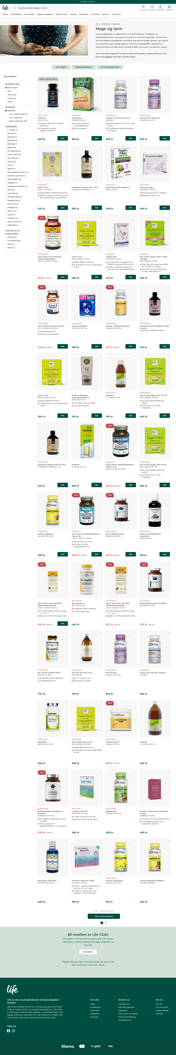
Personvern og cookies (128, 1014)
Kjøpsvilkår (122, 1010)
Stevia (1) (10, 244)
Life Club (159, 1014)
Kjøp (62, 138)
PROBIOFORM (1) (13, 200)
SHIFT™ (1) (11, 211)
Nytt (9, 91)
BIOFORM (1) (12, 144)
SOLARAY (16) (12, 218)
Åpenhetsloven (124, 1020)
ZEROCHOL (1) (12, 225)
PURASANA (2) (12, 204)
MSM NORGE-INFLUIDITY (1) (17, 172)
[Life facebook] (8, 1033)
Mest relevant (12, 87)
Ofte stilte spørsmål (126, 1007)
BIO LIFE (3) (11, 133)
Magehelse (11, 110)
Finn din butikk (162, 1007)
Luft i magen (61, 67)
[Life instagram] (13, 1033)
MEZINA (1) (11, 169)
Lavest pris (11, 98)
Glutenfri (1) (11, 237)
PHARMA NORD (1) (14, 197)
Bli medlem (88, 952)
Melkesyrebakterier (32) (18, 121)
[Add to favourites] (66, 78)
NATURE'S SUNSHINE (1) (16, 176)
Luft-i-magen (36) (15, 117)
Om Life (159, 1004)
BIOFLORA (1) (12, 140)
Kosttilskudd (106, 24)
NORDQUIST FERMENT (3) (17, 186)
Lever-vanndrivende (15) (18, 114)
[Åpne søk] (45, 8)
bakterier (108, 57)
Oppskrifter (94, 1014)
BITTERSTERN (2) (13, 151)
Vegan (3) (11, 247)
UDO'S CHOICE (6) (14, 222)
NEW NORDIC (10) (14, 179)
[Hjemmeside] (6, 8)
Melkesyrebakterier (83, 67)
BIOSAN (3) (11, 147)
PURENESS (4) (12, 207)
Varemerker (94, 1010)
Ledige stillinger (162, 1010)
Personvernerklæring (127, 1017)
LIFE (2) (10, 165)
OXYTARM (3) (12, 193)
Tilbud (9, 102)
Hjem (97, 24)
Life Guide (94, 1017)
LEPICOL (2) (11, 161)
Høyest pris (11, 94)
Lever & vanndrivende (110, 67)
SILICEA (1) (11, 214)
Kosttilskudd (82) (13, 240)
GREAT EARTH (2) (14, 154)
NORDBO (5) (12, 183)
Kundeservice (124, 1004)
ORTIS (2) (11, 190)
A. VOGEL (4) (12, 130)
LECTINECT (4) (12, 158)
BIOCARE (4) (12, 137)
